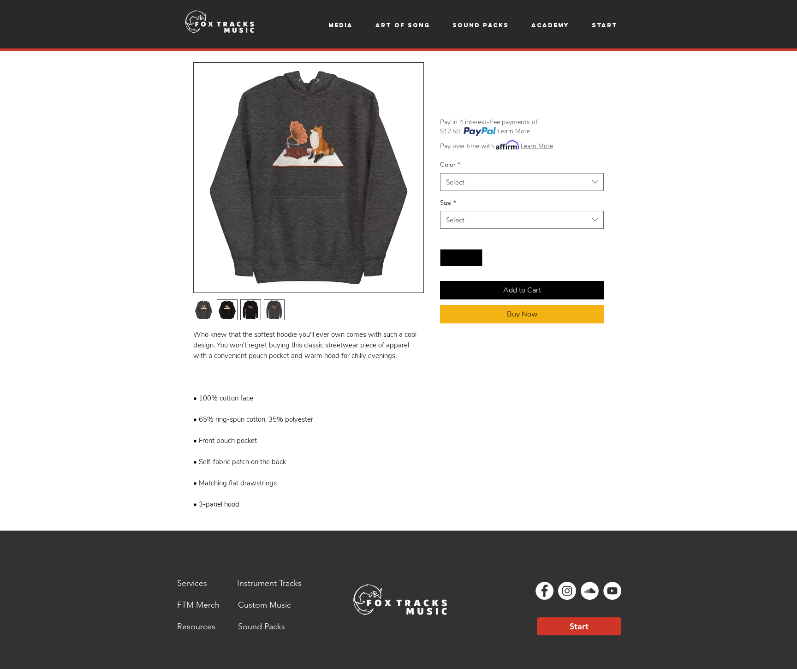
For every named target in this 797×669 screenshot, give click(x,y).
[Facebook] (544, 591)
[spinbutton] (461, 258)
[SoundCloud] (590, 591)
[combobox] (522, 182)
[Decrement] (447, 258)
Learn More (514, 131)
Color (450, 164)
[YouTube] (612, 591)
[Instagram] (567, 591)
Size (448, 202)
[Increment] (475, 258)
